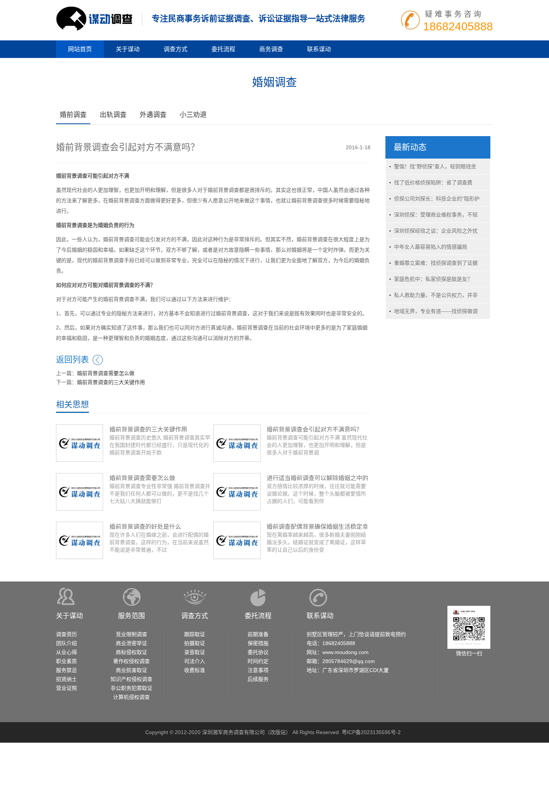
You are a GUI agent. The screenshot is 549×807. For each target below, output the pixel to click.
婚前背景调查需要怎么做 (105, 373)
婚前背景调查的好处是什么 (145, 527)
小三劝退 (193, 115)
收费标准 (194, 670)
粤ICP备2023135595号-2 (371, 732)
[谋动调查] (94, 18)
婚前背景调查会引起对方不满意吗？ (314, 429)
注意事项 (258, 670)
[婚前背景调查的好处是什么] (79, 540)
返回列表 (72, 359)
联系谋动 (319, 49)
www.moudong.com (345, 652)
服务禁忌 (66, 670)
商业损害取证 (131, 670)
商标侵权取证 (131, 652)
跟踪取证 (194, 634)
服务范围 (131, 616)
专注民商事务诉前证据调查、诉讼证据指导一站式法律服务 (258, 18)
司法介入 (194, 661)
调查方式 (175, 49)
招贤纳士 (66, 679)
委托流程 (223, 49)
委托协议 (258, 652)
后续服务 (258, 679)
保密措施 (258, 643)
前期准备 (258, 634)
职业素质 (66, 661)
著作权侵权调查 (131, 661)
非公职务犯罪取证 (131, 688)
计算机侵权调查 (131, 697)
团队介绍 (66, 643)
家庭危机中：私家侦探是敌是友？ (433, 279)
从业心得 (66, 652)
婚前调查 (73, 115)
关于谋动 (128, 49)
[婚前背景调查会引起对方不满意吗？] (236, 443)
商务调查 (271, 49)
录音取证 (194, 652)
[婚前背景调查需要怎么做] (79, 491)
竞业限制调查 (131, 634)
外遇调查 (153, 115)
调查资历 (66, 634)
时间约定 (258, 661)
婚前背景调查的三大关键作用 (111, 382)
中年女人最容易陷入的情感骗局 (430, 247)
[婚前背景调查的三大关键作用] (79, 443)
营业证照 (66, 688)
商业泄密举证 (131, 643)
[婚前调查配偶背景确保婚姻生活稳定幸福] (236, 540)
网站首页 (80, 49)
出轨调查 (113, 115)
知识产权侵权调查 (131, 679)
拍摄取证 (194, 643)
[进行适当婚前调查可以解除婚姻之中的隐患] (236, 491)
